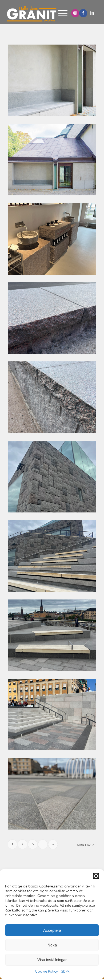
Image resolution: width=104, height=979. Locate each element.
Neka (52, 945)
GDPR (65, 971)
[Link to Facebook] (83, 13)
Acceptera (52, 930)
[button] (96, 876)
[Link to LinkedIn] (92, 13)
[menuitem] (60, 13)
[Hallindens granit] (39, 13)
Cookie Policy (46, 971)
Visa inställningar (52, 959)
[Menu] (60, 13)
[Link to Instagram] (75, 13)
